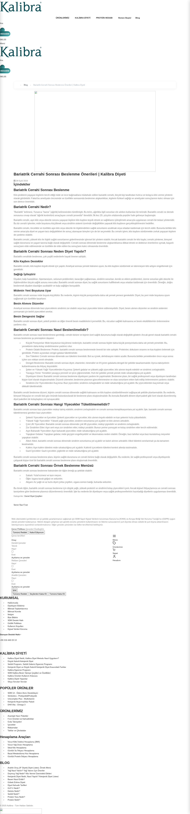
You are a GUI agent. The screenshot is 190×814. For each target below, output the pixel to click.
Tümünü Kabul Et (57, 594)
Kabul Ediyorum (37, 532)
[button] (21, 557)
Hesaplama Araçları (15, 737)
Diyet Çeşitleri (36, 496)
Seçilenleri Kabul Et (38, 594)
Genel (27, 496)
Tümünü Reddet (20, 532)
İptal (14, 590)
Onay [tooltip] (14, 540)
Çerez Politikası (18, 529)
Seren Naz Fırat (21, 505)
